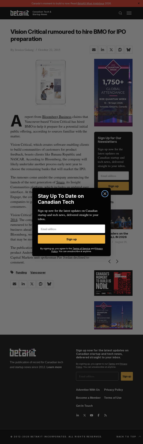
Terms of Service (81, 248)
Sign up (71, 239)
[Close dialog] (105, 194)
